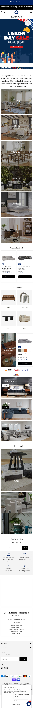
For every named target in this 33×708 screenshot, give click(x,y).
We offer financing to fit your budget (25, 560)
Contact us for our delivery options (8, 560)
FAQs (21, 683)
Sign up (25, 548)
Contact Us (16, 683)
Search (5, 683)
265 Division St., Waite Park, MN (24, 571)
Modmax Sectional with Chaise (24, 353)
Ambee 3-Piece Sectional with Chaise (24, 267)
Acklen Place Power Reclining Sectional (6, 267)
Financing (26, 683)
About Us (10, 683)
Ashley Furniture (5, 269)
